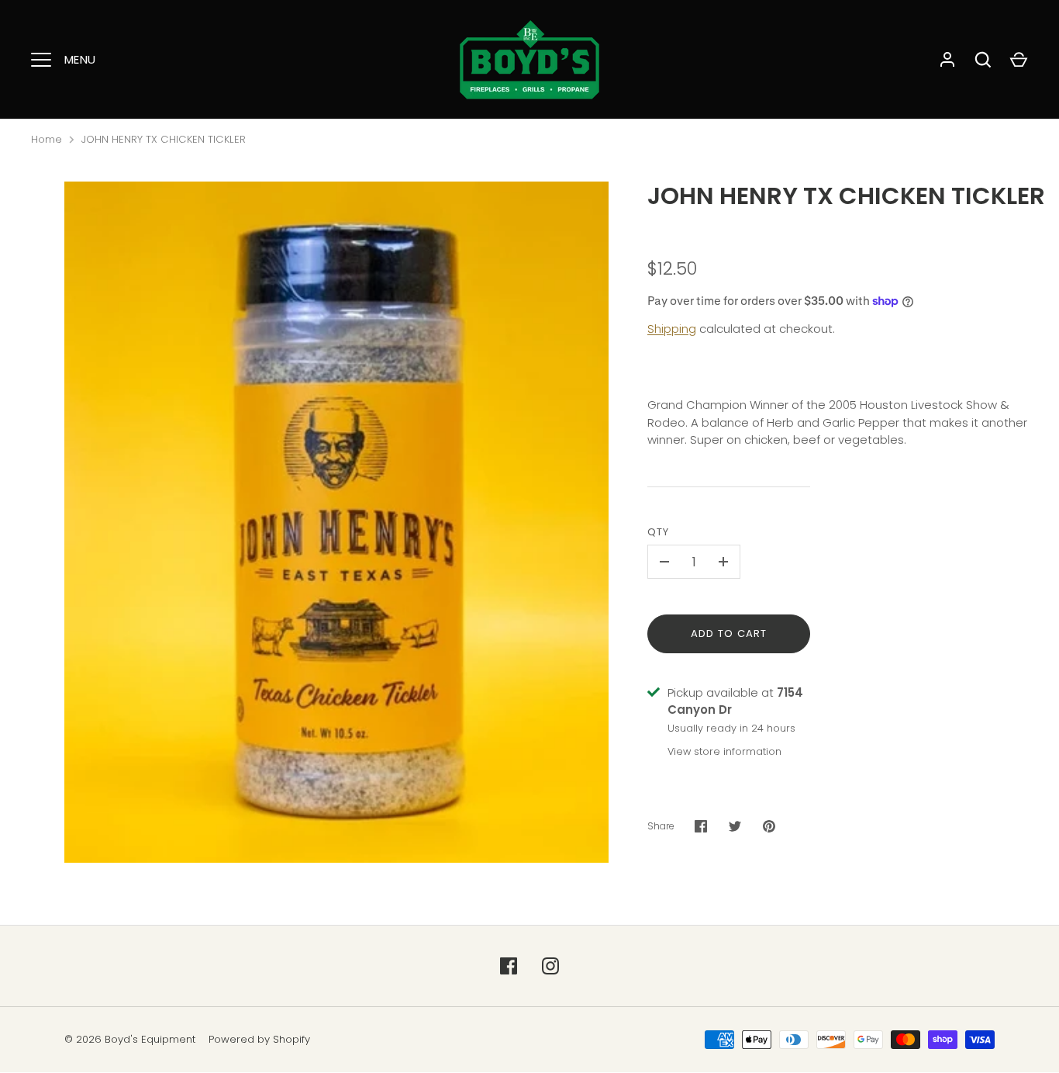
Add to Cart (729, 633)
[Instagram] (550, 966)
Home (46, 139)
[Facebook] (509, 966)
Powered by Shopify (259, 1039)
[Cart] (1019, 60)
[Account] (947, 60)
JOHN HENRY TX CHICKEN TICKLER (163, 139)
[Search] (983, 60)
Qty (658, 531)
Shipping (671, 328)
